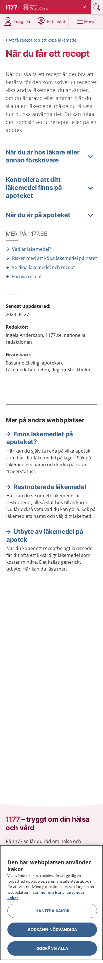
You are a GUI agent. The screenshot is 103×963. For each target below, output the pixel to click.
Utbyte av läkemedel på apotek (44, 535)
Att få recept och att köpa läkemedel (43, 40)
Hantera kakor (52, 910)
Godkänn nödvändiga (52, 929)
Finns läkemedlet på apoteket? (39, 438)
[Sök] (97, 7)
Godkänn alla (52, 948)
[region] (51, 902)
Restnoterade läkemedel (49, 486)
